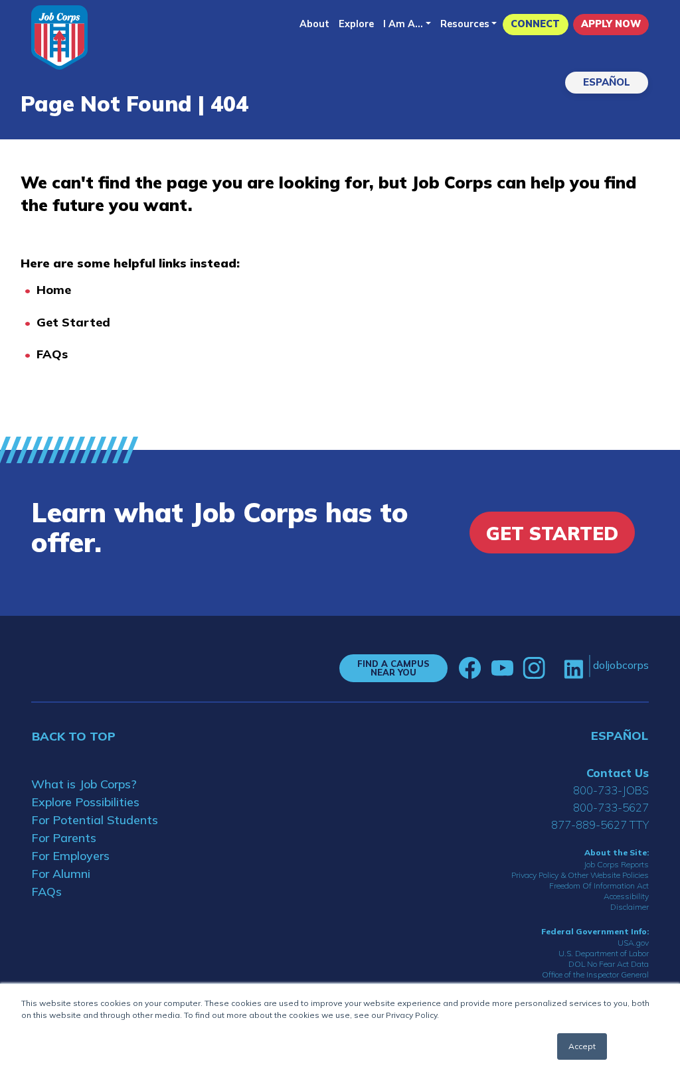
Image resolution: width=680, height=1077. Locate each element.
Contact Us (617, 773)
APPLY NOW (611, 24)
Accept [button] (582, 1046)
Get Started (73, 322)
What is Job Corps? (84, 784)
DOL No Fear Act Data (608, 964)
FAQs (52, 354)
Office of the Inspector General (595, 974)
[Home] (59, 37)
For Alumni (60, 873)
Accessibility (626, 896)
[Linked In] (573, 668)
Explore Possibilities (85, 802)
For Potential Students (94, 819)
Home (54, 289)
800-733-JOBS (611, 790)
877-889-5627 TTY (600, 824)
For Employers (70, 855)
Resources (464, 24)
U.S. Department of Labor (603, 953)
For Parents (63, 837)
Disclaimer (629, 907)
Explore (356, 24)
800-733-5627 (611, 807)
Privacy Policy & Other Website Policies (580, 875)
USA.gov (633, 943)
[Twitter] (554, 668)
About (314, 24)
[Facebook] (470, 668)
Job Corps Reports (616, 864)
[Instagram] (534, 668)
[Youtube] (502, 668)
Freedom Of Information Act (599, 886)
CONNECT (535, 24)
